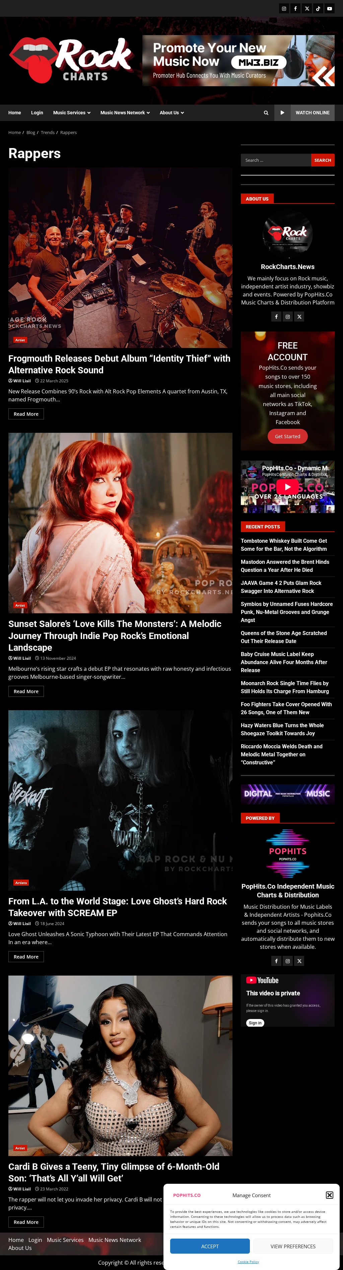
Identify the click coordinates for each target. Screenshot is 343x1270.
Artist (20, 340)
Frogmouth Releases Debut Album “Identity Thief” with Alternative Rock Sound (120, 257)
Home (14, 112)
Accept (210, 1246)
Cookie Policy (248, 1261)
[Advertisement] (238, 60)
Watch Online (313, 112)
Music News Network (122, 112)
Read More (26, 414)
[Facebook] (295, 8)
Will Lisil (22, 381)
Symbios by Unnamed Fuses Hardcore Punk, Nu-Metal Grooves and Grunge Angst (287, 612)
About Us (169, 112)
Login (37, 112)
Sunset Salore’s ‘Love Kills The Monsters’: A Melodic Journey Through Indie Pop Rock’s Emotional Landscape (120, 523)
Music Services (69, 112)
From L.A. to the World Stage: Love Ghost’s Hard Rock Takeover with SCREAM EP (120, 800)
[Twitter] (307, 8)
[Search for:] (276, 160)
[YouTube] (330, 8)
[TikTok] (318, 8)
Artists (21, 882)
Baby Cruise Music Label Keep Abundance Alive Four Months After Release (284, 662)
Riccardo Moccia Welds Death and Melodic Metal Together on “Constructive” (282, 754)
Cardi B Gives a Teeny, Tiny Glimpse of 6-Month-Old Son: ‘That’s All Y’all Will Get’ (120, 1066)
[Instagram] (284, 8)
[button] (329, 1195)
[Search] (266, 113)
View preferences (293, 1246)
